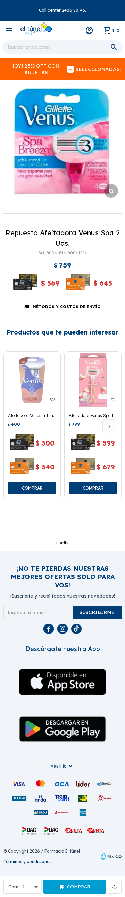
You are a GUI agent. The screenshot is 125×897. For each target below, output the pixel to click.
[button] (109, 426)
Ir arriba (62, 543)
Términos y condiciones (27, 861)
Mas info (62, 766)
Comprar (78, 886)
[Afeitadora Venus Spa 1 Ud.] (93, 380)
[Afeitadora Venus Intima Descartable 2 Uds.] (32, 380)
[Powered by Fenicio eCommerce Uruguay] (111, 856)
